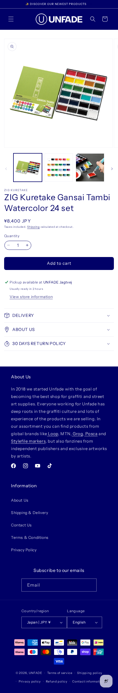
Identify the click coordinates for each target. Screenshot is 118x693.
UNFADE (35, 673)
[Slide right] (112, 169)
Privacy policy (30, 681)
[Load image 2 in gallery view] (59, 167)
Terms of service (59, 673)
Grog (77, 433)
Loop (52, 433)
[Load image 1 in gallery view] (27, 167)
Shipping (33, 227)
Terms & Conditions (30, 537)
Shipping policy (89, 673)
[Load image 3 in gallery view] (90, 167)
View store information (31, 296)
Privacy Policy (23, 549)
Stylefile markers (28, 441)
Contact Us (21, 525)
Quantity (11, 236)
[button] (11, 19)
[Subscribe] (90, 585)
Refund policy (57, 681)
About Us (20, 500)
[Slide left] (6, 169)
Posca (91, 433)
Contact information (88, 681)
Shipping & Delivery (29, 512)
